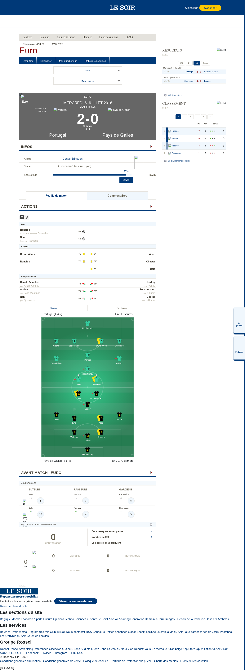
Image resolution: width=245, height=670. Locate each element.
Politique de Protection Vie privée (131, 661)
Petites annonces (116, 631)
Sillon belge (175, 648)
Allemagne (189, 81)
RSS (89, 631)
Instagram (60, 652)
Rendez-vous (142, 648)
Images (170, 619)
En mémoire (159, 648)
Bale (152, 268)
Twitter (46, 652)
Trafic (14, 631)
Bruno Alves (27, 254)
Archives (223, 619)
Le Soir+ (103, 619)
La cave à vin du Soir (170, 631)
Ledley (151, 282)
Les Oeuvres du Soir (13, 635)
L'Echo (75, 648)
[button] (28, 7)
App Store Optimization (197, 648)
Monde (15, 619)
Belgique (5, 619)
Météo (23, 631)
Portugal (57, 135)
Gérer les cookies (38, 635)
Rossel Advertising (21, 648)
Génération (137, 619)
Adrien (24, 289)
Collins (151, 296)
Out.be (66, 648)
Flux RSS (76, 652)
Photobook (226, 631)
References (41, 648)
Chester (150, 261)
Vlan (130, 648)
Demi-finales (88, 81)
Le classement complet (178, 161)
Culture (47, 619)
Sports (38, 619)
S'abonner (210, 8)
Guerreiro (43, 233)
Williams (150, 300)
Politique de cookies (95, 661)
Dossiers (211, 619)
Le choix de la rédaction (190, 619)
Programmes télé (38, 631)
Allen (152, 254)
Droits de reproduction (194, 661)
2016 (87, 70)
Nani (22, 237)
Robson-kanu (147, 289)
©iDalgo (22, 586)
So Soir (113, 619)
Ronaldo (25, 229)
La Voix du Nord (117, 648)
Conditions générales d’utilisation (20, 661)
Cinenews (55, 648)
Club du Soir (57, 631)
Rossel (4, 648)
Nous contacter (75, 631)
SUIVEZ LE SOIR (11, 652)
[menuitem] (239, 320)
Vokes (151, 285)
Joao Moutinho (32, 293)
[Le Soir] (122, 7)
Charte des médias (166, 661)
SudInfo (85, 648)
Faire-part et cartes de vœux (201, 631)
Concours (99, 631)
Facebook (32, 652)
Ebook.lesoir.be (146, 631)
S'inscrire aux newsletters (75, 601)
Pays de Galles (117, 135)
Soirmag (124, 619)
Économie (27, 619)
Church (151, 293)
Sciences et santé (86, 619)
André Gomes (31, 285)
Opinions (58, 619)
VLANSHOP (220, 648)
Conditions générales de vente (62, 661)
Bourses (5, 631)
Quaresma (29, 300)
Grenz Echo (98, 648)
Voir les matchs (175, 95)
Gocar (132, 631)
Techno (69, 619)
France (207, 81)
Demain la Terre (155, 619)
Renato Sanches (29, 282)
